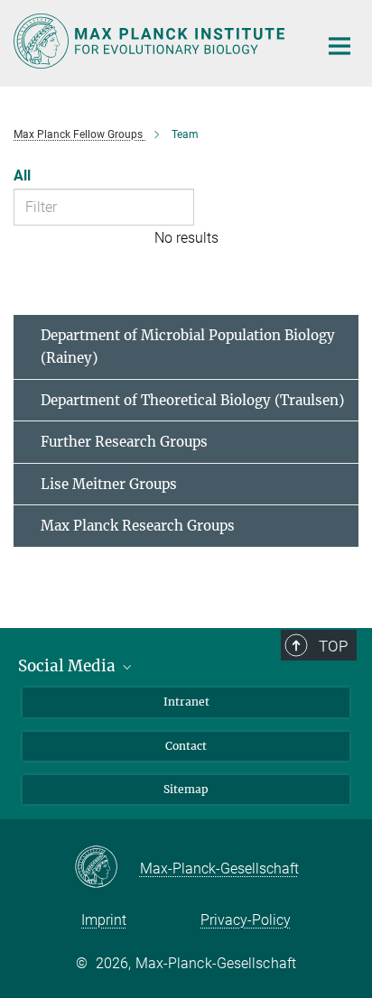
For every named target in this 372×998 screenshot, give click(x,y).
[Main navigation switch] (339, 46)
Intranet (186, 701)
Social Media (68, 666)
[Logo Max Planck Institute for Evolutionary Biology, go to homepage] (152, 41)
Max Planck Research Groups (138, 525)
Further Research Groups (124, 441)
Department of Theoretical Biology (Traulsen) (192, 400)
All (22, 175)
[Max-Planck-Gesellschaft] (107, 868)
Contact (186, 746)
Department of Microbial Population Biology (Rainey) (188, 347)
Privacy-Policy (245, 920)
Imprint (103, 920)
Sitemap (186, 789)
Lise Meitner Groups (109, 484)
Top (333, 646)
